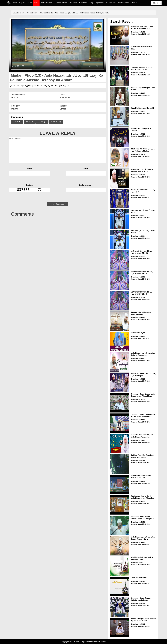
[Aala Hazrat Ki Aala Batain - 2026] (119, 55)
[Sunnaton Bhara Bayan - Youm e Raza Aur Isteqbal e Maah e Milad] (119, 525)
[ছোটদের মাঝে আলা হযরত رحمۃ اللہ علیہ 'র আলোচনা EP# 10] (119, 260)
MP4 (16, 122)
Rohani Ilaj (73, 3)
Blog (91, 3)
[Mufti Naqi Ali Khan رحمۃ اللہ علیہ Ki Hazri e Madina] (119, 157)
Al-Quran (22, 3)
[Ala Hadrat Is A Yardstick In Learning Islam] (119, 566)
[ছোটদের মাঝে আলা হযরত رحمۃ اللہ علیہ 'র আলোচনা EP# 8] (119, 301)
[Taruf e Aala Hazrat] (119, 586)
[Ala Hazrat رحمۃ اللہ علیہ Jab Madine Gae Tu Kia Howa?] (119, 178)
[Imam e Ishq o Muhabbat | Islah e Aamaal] (119, 321)
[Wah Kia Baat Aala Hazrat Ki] (119, 117)
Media (36, 3)
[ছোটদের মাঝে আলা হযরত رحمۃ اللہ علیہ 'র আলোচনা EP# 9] (119, 280)
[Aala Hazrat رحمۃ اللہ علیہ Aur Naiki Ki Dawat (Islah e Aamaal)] (119, 362)
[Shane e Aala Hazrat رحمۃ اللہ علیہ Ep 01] (119, 198)
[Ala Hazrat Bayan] (119, 341)
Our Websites (123, 3)
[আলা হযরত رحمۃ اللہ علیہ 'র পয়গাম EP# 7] (119, 239)
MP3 (28, 122)
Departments (110, 3)
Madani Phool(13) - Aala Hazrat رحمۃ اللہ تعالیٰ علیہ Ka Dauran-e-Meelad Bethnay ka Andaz (74, 13)
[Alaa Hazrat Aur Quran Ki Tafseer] (119, 137)
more (134, 3)
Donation (82, 3)
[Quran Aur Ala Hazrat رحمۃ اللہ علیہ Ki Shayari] (119, 382)
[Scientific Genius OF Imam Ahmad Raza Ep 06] (119, 76)
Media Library (32, 13)
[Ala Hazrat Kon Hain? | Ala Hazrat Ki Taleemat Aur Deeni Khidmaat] (119, 35)
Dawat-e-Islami (18, 13)
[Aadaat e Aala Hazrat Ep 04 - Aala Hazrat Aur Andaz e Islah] (119, 443)
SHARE (55, 122)
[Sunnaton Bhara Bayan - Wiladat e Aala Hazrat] (119, 607)
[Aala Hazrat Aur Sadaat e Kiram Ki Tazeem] (119, 484)
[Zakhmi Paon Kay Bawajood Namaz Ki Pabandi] (119, 464)
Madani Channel (47, 3)
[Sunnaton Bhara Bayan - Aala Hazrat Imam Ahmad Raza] (119, 403)
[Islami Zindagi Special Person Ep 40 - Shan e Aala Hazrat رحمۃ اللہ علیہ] (119, 627)
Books (30, 3)
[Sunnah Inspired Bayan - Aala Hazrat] (119, 96)
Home (15, 3)
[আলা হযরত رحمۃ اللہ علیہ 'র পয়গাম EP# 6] (119, 219)
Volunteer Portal (61, 3)
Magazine (98, 3)
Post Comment (57, 204)
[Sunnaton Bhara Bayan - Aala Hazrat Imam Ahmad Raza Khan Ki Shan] (119, 423)
